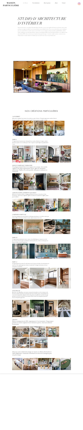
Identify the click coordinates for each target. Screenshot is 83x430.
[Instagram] (79, 4)
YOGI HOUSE (16, 290)
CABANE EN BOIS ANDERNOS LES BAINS (24, 192)
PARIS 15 (15, 262)
